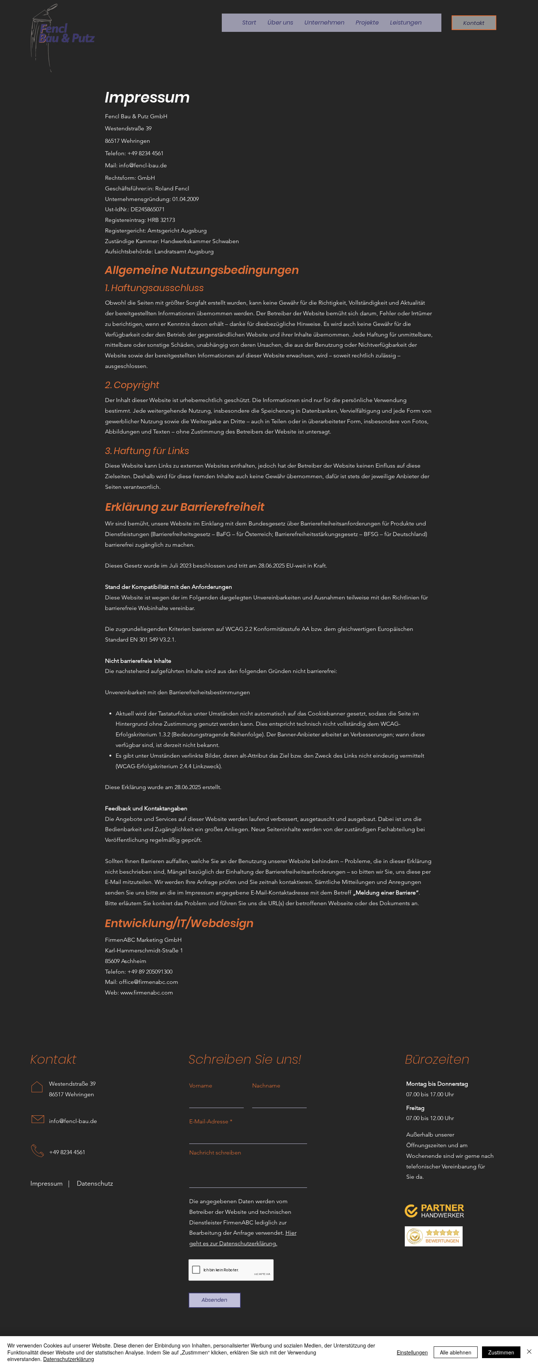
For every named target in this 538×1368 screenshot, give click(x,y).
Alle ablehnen (455, 1352)
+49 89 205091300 (149, 971)
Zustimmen (501, 1352)
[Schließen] (529, 1352)
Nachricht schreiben (215, 1153)
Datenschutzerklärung (68, 1359)
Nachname (266, 1086)
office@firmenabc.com (148, 981)
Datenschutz (95, 1183)
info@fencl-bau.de (143, 165)
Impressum (46, 1183)
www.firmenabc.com (146, 992)
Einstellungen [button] (412, 1352)
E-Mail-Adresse (208, 1121)
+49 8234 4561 (67, 1152)
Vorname (200, 1086)
